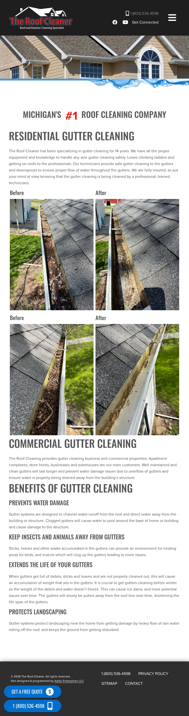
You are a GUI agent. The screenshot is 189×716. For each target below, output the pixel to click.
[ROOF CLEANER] (41, 17)
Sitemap (109, 683)
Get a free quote (27, 691)
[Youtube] (126, 22)
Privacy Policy (153, 673)
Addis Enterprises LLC (69, 681)
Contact (134, 683)
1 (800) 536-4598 (144, 13)
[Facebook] (115, 22)
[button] (172, 18)
